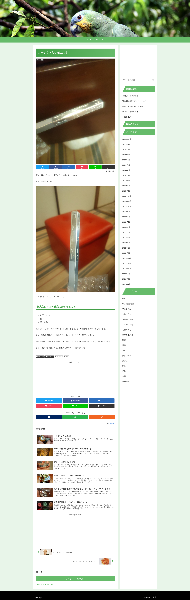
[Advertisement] (75, 378)
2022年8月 (126, 217)
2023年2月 (126, 186)
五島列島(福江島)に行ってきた (134, 101)
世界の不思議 (127, 335)
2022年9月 (126, 212)
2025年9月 (126, 144)
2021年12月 (127, 258)
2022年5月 (126, 232)
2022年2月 (126, 248)
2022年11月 (127, 201)
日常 (124, 371)
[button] (153, 80)
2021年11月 (127, 263)
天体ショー (126, 356)
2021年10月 (127, 269)
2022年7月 (126, 222)
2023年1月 (126, 191)
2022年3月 (126, 243)
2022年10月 (127, 206)
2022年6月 (126, 227)
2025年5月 (126, 160)
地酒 (124, 345)
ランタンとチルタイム (131, 112)
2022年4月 (126, 238)
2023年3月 (126, 181)
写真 (124, 340)
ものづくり (50, 356)
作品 (67, 356)
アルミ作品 (41, 356)
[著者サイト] (49, 417)
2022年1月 (126, 253)
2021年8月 (126, 279)
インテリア (60, 356)
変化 (124, 350)
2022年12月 (127, 196)
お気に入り (126, 314)
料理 (124, 366)
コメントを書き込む (75, 579)
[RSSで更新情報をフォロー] (102, 417)
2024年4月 (126, 165)
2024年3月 (126, 170)
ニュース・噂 (127, 325)
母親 (124, 376)
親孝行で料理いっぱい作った (133, 106)
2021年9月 (126, 274)
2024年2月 (126, 175)
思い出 (125, 361)
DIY (123, 299)
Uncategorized (128, 304)
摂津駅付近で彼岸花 (130, 96)
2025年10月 (127, 139)
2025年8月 (126, 149)
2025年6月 (126, 155)
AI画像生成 (126, 117)
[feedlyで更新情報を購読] (75, 417)
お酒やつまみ (127, 319)
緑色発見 (125, 382)
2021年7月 (126, 284)
